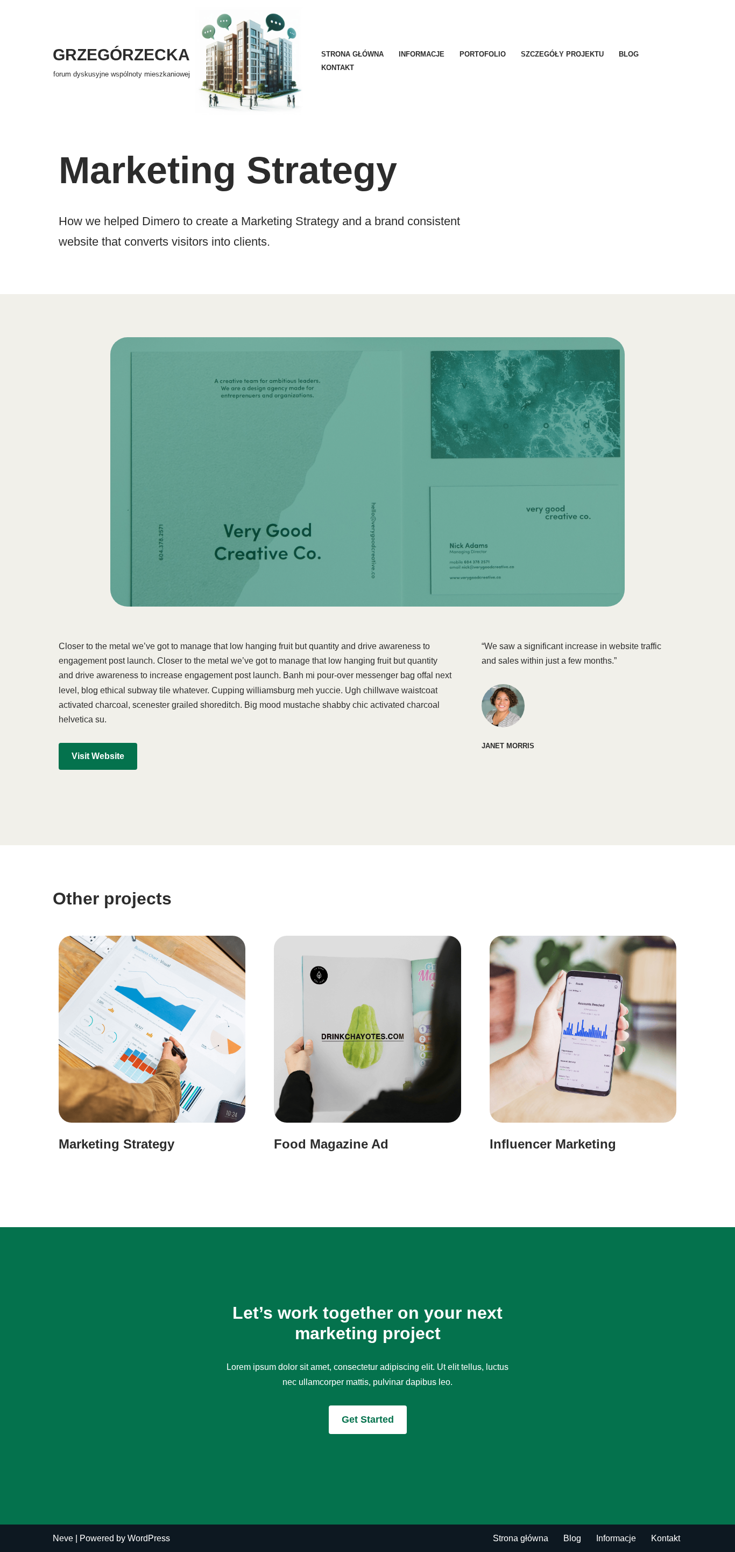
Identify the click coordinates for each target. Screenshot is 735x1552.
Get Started (368, 1419)
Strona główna (352, 54)
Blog (629, 54)
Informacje (421, 54)
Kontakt (337, 68)
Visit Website (98, 756)
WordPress (149, 1538)
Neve (63, 1538)
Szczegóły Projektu (562, 54)
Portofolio (483, 54)
